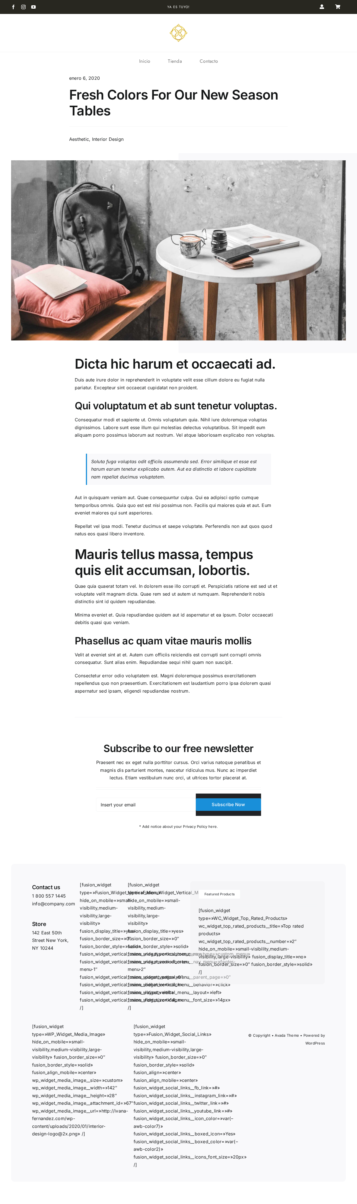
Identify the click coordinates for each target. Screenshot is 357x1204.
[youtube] (33, 7)
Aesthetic (79, 139)
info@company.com (53, 903)
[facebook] (13, 7)
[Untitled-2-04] (178, 25)
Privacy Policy (195, 826)
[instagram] (23, 7)
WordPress (315, 1043)
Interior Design (108, 139)
